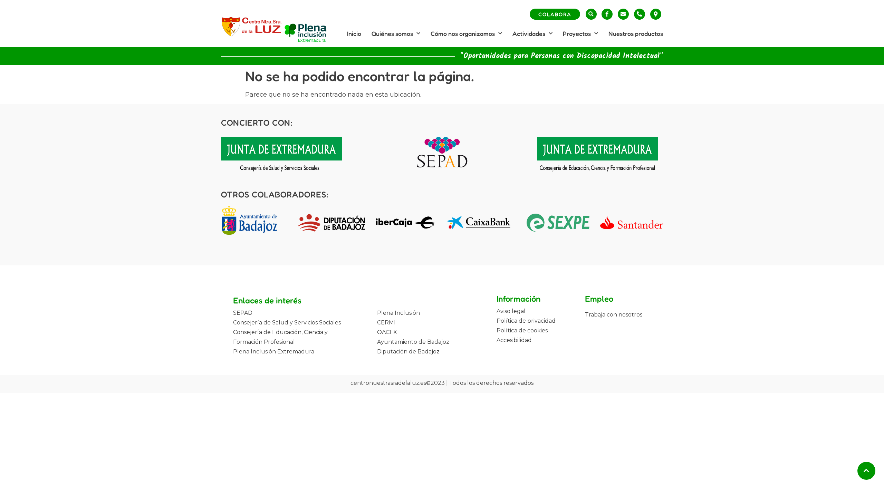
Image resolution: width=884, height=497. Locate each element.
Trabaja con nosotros (613, 314)
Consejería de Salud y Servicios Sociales (287, 322)
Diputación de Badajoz (408, 351)
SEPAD (242, 313)
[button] (591, 14)
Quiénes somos (392, 33)
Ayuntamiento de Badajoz (413, 342)
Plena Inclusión (398, 313)
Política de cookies (522, 330)
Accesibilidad (514, 340)
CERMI (386, 322)
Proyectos (577, 33)
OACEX (387, 332)
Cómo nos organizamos (463, 33)
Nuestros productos (635, 33)
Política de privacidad (526, 321)
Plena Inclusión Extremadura (273, 351)
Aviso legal (511, 311)
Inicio (354, 33)
